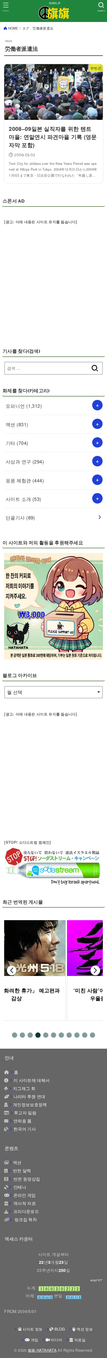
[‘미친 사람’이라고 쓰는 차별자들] (53, 948)
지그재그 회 (24, 1088)
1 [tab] (14, 1035)
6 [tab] (53, 1035)
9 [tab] (76, 1035)
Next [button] (95, 970)
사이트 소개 (23, 498)
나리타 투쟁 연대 (29, 1096)
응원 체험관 (25, 480)
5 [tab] (45, 1035)
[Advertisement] (53, 279)
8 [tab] (69, 1035)
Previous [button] (12, 970)
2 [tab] (22, 1035)
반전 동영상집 (26, 1179)
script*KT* (96, 1280)
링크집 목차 (25, 1219)
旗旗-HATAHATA (42, 1350)
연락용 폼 (23, 1121)
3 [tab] (30, 1035)
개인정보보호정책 (30, 1104)
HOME (13, 28)
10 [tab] (84, 1035)
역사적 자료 (24, 1203)
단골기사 (20, 517)
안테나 (19, 1187)
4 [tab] (38, 1035)
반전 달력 (21, 1170)
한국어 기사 (25, 1129)
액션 (17, 424)
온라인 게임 (25, 1195)
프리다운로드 (25, 1211)
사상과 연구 (25, 461)
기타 (17, 442)
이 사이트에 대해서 (32, 1080)
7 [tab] (61, 1035)
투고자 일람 (25, 1112)
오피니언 (24, 405)
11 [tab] (92, 1035)
